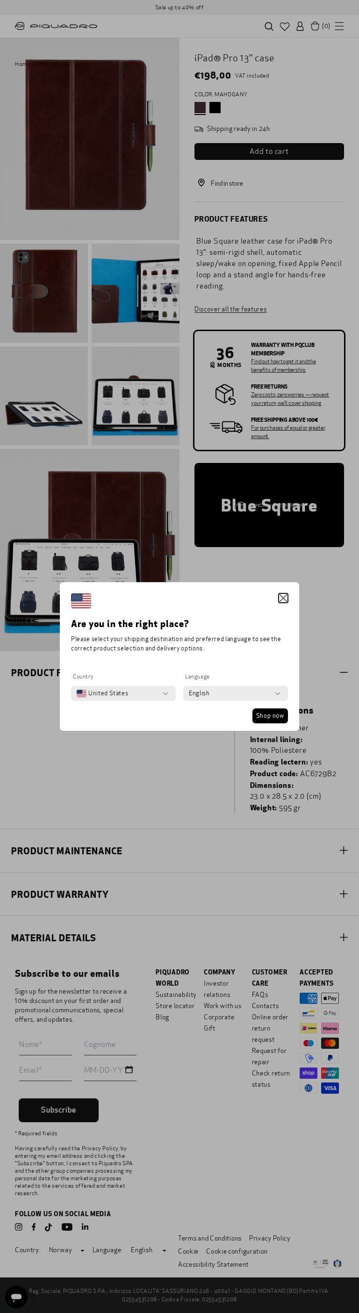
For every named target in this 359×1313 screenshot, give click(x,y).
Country (83, 676)
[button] (283, 598)
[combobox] (102, 693)
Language (197, 676)
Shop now (270, 716)
